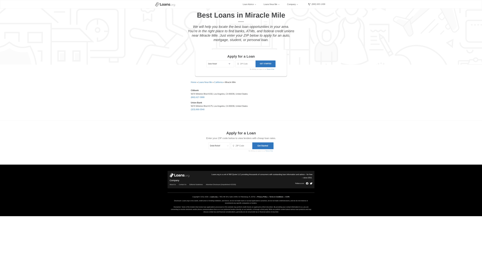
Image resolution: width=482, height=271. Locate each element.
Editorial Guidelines (196, 184)
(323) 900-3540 (197, 109)
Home (193, 82)
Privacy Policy (262, 197)
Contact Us (182, 184)
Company (291, 4)
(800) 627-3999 (197, 97)
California (218, 82)
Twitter (311, 183)
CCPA (287, 197)
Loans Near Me (270, 4)
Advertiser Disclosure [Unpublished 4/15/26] (221, 184)
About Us (173, 184)
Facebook (307, 183)
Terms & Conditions (276, 197)
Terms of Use (269, 151)
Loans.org (213, 197)
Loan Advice (248, 4)
